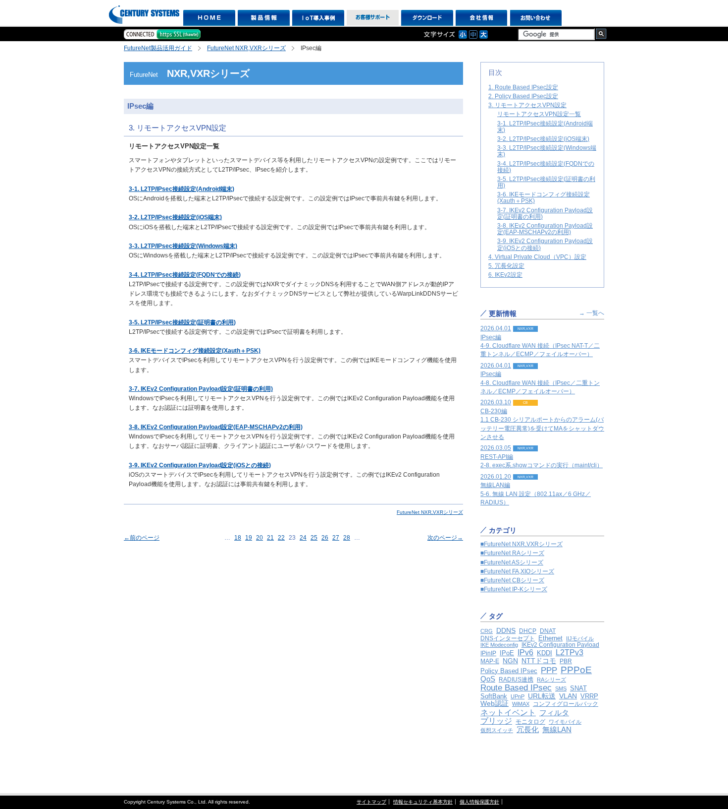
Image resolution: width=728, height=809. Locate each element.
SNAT (578, 688)
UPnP (517, 696)
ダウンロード (427, 18)
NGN (510, 661)
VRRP (589, 696)
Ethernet (550, 638)
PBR (566, 661)
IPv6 (525, 652)
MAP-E (489, 661)
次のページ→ (445, 537)
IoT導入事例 (318, 18)
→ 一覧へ (591, 313)
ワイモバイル (565, 722)
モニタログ (530, 721)
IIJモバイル (580, 638)
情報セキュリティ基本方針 (423, 802)
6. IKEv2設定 (505, 274)
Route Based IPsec (516, 687)
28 (346, 537)
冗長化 (528, 729)
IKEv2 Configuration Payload (560, 644)
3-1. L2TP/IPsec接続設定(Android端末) (181, 189)
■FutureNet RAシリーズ (512, 553)
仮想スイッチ (496, 730)
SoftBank (493, 696)
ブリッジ (496, 721)
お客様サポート (373, 18)
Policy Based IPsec (508, 671)
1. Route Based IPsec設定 (523, 87)
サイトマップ (371, 802)
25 (314, 537)
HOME (209, 18)
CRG (486, 631)
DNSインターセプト (507, 638)
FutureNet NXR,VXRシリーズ (246, 48)
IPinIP (488, 653)
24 (303, 537)
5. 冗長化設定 (506, 265)
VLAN (568, 696)
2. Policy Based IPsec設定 (523, 96)
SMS (561, 688)
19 (248, 537)
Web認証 (494, 703)
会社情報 (482, 18)
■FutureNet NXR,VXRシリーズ (521, 544)
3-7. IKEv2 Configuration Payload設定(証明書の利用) (201, 388)
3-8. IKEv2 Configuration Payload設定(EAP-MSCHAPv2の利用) (216, 427)
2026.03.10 (542, 419)
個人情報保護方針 (479, 802)
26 (324, 537)
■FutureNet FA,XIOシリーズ (517, 571)
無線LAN (557, 729)
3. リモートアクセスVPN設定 (527, 105)
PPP (549, 670)
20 (259, 537)
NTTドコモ (538, 661)
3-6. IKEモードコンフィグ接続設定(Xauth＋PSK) (194, 350)
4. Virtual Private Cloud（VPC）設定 (537, 256)
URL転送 (542, 696)
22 (281, 537)
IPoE (507, 653)
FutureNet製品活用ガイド (158, 48)
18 (237, 537)
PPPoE (576, 670)
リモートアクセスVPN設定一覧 (539, 114)
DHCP (527, 630)
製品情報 (264, 18)
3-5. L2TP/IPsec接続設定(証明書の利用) (546, 182)
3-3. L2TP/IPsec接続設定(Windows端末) (546, 151)
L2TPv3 (569, 652)
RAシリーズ (551, 680)
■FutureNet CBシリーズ (512, 580)
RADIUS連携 (516, 679)
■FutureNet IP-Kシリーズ (513, 589)
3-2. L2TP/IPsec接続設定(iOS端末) (543, 138)
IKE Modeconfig (499, 645)
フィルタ (554, 712)
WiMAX (520, 704)
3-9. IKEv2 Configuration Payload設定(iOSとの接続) (200, 465)
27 (335, 537)
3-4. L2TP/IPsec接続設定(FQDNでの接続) (545, 167)
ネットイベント (508, 712)
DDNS (506, 630)
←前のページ (141, 537)
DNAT (548, 630)
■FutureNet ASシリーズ (511, 562)
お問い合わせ (536, 18)
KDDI (544, 653)
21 (270, 537)
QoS (487, 679)
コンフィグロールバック (565, 703)
